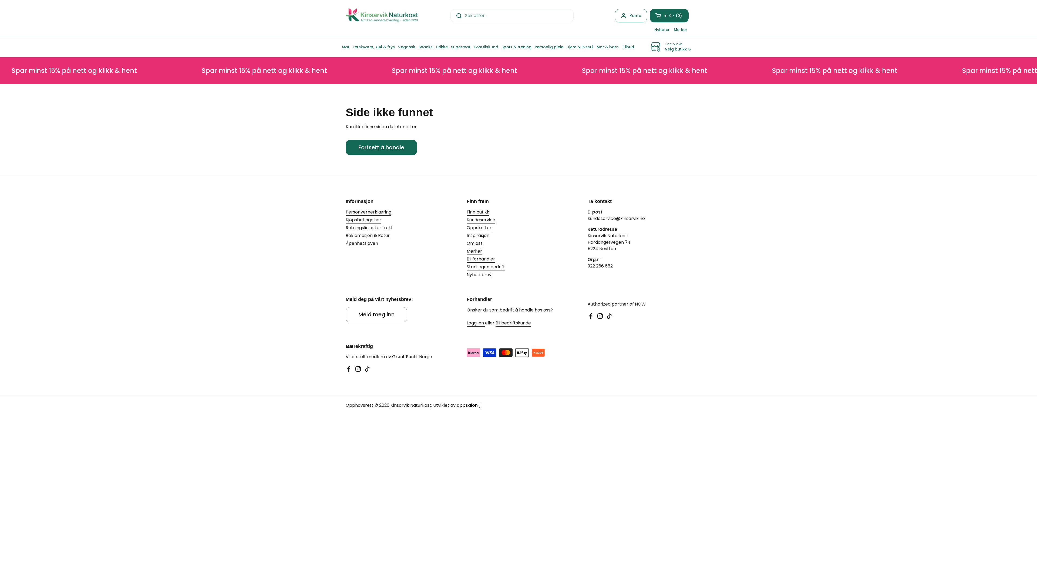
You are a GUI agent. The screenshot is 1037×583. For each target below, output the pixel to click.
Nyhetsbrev (479, 275)
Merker (474, 251)
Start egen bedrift (486, 267)
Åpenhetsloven (362, 243)
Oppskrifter (479, 228)
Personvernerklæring (368, 212)
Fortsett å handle (381, 147)
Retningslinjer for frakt (369, 228)
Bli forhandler (481, 259)
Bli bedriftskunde (513, 323)
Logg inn (476, 323)
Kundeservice (481, 220)
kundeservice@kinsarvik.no (616, 218)
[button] (669, 15)
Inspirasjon (478, 235)
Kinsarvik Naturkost (410, 405)
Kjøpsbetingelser (363, 220)
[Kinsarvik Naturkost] (382, 15)
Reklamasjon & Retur (368, 235)
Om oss (475, 243)
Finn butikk (478, 212)
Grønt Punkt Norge (412, 357)
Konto (635, 15)
